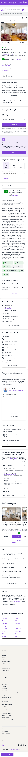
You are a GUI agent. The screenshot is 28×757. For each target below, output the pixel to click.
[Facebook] (18, 744)
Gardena (17, 633)
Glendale (4, 636)
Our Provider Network (6, 713)
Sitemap (18, 749)
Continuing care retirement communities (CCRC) (12, 692)
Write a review (14, 293)
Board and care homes (6, 682)
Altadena (17, 618)
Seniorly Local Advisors (6, 715)
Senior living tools (5, 709)
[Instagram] (21, 744)
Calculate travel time (8, 54)
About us (3, 653)
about (6, 20)
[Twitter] (23, 744)
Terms (3, 740)
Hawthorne (17, 636)
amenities (23, 20)
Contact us (4, 655)
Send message (14, 413)
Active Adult (4, 690)
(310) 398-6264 (6, 65)
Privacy (10, 749)
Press (3, 659)
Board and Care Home (10, 310)
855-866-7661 (21, 6)
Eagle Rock (18, 631)
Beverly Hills (5, 626)
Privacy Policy (5, 731)
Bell (16, 620)
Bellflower (17, 623)
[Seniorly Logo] (2, 9)
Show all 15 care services (14, 325)
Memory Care (8, 307)
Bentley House (15, 75)
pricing (10, 20)
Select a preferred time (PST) (8, 171)
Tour (17, 754)
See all (4, 17)
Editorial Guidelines (6, 668)
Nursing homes (5, 695)
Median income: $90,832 (10, 473)
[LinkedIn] (25, 744)
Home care (4, 686)
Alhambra (4, 618)
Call (24, 754)
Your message (6, 400)
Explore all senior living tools (14, 444)
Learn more (14, 152)
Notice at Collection (6, 733)
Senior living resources (6, 706)
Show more (14, 640)
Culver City (18, 628)
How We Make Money (6, 661)
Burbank (17, 626)
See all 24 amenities (13, 365)
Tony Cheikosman (14, 388)
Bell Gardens (5, 623)
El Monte (4, 633)
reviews (14, 20)
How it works (4, 711)
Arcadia (4, 620)
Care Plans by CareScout (7, 704)
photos (2, 20)
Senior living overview (6, 697)
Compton (4, 628)
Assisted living (5, 677)
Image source (4, 23)
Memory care (4, 684)
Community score (9, 59)
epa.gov (16, 458)
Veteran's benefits (5, 717)
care (18, 20)
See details (6, 536)
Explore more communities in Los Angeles (14, 541)
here (23, 3)
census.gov (9, 458)
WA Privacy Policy (5, 735)
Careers (3, 657)
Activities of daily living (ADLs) (8, 719)
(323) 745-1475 (5, 70)
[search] (23, 9)
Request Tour (7, 178)
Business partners (5, 670)
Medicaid (3, 724)
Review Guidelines (5, 666)
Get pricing (14, 124)
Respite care (4, 688)
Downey (4, 631)
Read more (14, 95)
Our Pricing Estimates (6, 663)
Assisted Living (8, 305)
